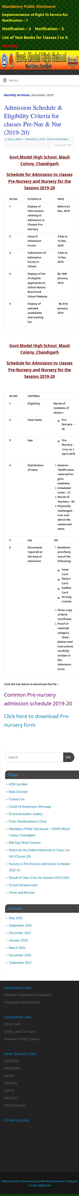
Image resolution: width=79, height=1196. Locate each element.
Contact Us (16, 799)
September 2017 (20, 962)
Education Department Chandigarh (27, 995)
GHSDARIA (12, 1068)
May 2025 (16, 918)
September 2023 (20, 925)
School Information (58, 139)
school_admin (15, 139)
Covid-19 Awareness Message (30, 806)
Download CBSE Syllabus (22, 1039)
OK (67, 757)
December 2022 (20, 933)
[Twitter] (68, 57)
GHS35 (9, 1090)
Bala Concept (18, 791)
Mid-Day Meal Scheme (25, 842)
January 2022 (18, 940)
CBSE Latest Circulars (19, 1031)
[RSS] (74, 57)
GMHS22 (10, 1098)
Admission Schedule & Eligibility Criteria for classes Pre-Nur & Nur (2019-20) (33, 119)
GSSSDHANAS (15, 1105)
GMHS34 (10, 1083)
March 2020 (17, 947)
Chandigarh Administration (22, 1002)
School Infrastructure (23, 885)
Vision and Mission (22, 892)
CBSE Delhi (12, 1024)
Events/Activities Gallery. (26, 814)
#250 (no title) (18, 784)
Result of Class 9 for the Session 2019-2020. (39, 877)
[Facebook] (62, 57)
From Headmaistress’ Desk (28, 821)
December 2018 (20, 955)
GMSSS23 (11, 1061)
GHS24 (9, 1076)
